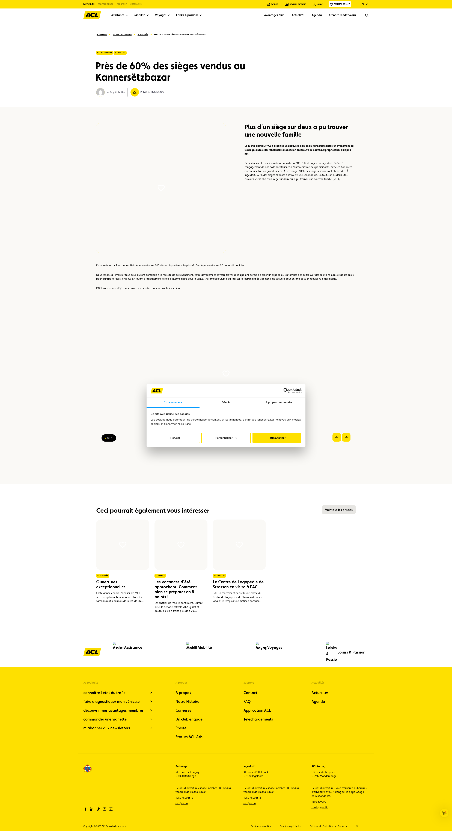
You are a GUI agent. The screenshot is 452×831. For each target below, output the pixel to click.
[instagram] (104, 809)
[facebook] (85, 809)
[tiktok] (98, 809)
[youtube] (111, 809)
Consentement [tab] (173, 402)
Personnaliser (224, 437)
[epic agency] (357, 826)
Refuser (175, 437)
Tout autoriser (277, 437)
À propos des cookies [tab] (279, 402)
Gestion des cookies (261, 826)
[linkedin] (92, 809)
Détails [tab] (226, 402)
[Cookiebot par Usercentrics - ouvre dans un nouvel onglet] (286, 390)
